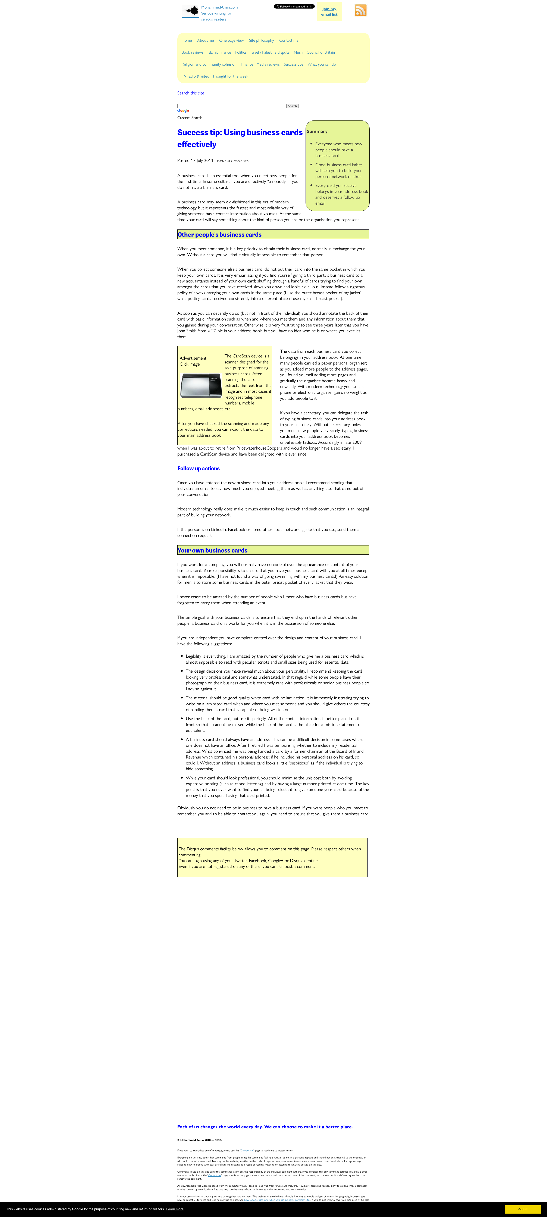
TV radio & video (195, 76)
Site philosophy (261, 40)
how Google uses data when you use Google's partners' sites (277, 1200)
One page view (231, 40)
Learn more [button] (175, 1209)
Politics (240, 52)
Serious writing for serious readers (216, 16)
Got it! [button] (523, 1209)
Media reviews (268, 64)
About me (205, 40)
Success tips (293, 64)
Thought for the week (230, 76)
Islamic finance (219, 52)
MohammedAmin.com (219, 7)
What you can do (321, 64)
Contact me (288, 40)
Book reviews (192, 52)
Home (187, 40)
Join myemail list (329, 11)
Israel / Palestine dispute (270, 52)
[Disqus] (273, 936)
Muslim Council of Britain (314, 52)
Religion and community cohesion (209, 64)
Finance (247, 64)
